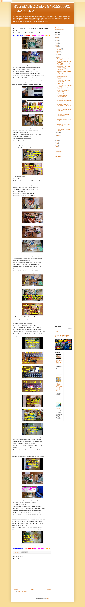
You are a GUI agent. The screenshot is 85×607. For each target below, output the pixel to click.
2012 (57, 146)
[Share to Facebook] (26, 552)
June (58, 55)
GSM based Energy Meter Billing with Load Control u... (64, 125)
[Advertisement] (63, 179)
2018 (57, 46)
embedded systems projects (62, 76)
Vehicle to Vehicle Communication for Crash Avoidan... (64, 117)
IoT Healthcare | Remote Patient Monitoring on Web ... (63, 115)
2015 (57, 142)
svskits (57, 27)
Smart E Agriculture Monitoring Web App (64, 100)
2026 (57, 34)
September (59, 52)
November (59, 49)
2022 (57, 40)
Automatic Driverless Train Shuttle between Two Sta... (63, 91)
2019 (57, 45)
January (58, 137)
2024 (57, 37)
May (58, 57)
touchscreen (58, 152)
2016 (57, 140)
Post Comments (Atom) (22, 591)
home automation (59, 151)
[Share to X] (24, 552)
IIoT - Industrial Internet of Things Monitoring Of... (63, 102)
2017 (57, 139)
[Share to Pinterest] (27, 552)
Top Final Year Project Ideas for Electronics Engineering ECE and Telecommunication (62, 337)
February (59, 135)
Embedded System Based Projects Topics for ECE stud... (63, 83)
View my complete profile (59, 29)
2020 (57, 43)
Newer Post (16, 589)
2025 (57, 35)
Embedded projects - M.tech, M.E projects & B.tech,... (63, 59)
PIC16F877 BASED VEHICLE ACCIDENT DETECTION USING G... (64, 105)
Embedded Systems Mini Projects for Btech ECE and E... (63, 67)
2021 (57, 42)
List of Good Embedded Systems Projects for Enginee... (63, 69)
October (58, 51)
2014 (57, 143)
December (59, 48)
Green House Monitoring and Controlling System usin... (62, 107)
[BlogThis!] (23, 552)
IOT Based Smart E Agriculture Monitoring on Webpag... (62, 96)
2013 (57, 145)
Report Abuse (58, 156)
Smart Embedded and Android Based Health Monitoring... (64, 93)
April (58, 132)
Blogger (47, 598)
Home (32, 589)
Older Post (49, 589)
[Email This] (22, 552)
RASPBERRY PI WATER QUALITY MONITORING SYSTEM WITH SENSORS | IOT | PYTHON (59, 360)
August (58, 54)
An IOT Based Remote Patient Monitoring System (62, 98)
